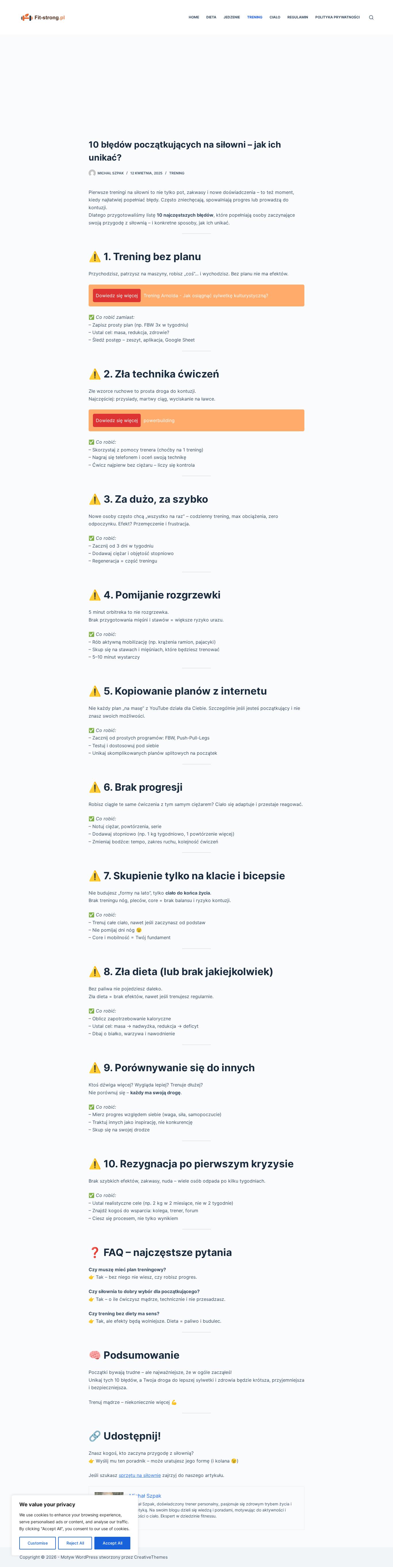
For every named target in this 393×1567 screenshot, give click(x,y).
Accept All (112, 1543)
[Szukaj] (371, 17)
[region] (75, 1525)
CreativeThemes (151, 1557)
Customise (38, 1543)
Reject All (75, 1543)
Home (194, 17)
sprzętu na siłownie (140, 1475)
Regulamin (297, 17)
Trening (254, 17)
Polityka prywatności (337, 17)
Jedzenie (232, 17)
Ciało (275, 17)
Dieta (211, 17)
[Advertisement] (196, 77)
